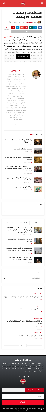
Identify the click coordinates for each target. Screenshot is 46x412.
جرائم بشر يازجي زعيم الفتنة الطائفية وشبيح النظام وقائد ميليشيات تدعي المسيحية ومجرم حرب (19, 230)
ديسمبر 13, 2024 (27, 190)
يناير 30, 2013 (18, 22)
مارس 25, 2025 (27, 173)
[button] (23, 384)
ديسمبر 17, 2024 (27, 182)
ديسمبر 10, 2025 (27, 162)
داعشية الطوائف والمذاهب (23, 149)
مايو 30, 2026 (28, 144)
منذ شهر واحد (38, 299)
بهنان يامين (29, 22)
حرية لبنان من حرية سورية (23, 187)
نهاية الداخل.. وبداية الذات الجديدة (30, 336)
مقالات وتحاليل (38, 294)
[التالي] (21, 345)
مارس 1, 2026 (28, 152)
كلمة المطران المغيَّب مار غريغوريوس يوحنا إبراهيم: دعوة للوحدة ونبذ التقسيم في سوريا (18, 169)
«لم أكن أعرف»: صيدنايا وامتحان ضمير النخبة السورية (23, 297)
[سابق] (25, 345)
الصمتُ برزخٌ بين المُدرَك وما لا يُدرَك (29, 309)
